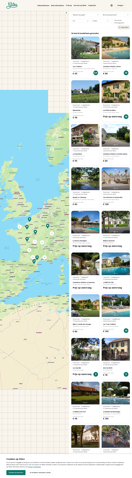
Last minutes (118, 20)
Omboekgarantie (119, 23)
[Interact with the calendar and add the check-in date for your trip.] (72, 15)
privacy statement (34, 467)
